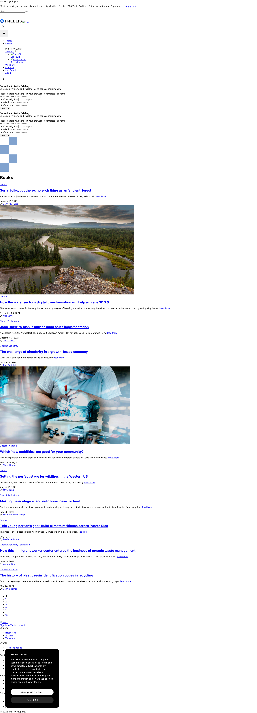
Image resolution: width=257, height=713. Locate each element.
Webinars (10, 64)
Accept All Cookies (32, 692)
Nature (3, 184)
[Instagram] (5, 696)
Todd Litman (9, 465)
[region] (32, 678)
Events (8, 43)
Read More (100, 196)
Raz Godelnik (10, 365)
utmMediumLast (8, 102)
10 (6, 615)
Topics (8, 40)
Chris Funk (8, 490)
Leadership (24, 544)
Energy (3, 520)
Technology (13, 321)
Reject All (32, 700)
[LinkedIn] (1, 696)
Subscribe (5, 108)
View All (9, 51)
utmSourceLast (7, 105)
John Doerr (9, 340)
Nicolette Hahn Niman (14, 514)
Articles (9, 635)
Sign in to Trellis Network (13, 625)
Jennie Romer (10, 588)
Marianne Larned (11, 539)
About (8, 72)
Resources (10, 632)
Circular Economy (9, 345)
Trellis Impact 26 (13, 647)
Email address (8, 96)
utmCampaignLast (9, 99)
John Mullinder (10, 204)
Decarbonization (8, 445)
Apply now (130, 6)
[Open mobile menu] (4, 33)
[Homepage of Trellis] (4, 622)
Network (9, 67)
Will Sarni (8, 315)
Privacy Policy (33, 682)
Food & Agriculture (9, 495)
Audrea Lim (9, 564)
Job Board (10, 70)
